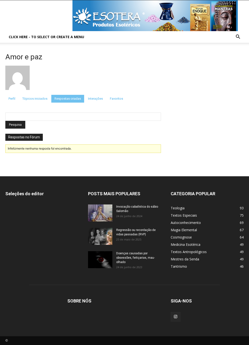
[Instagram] (175, 317)
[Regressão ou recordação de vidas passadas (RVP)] (100, 236)
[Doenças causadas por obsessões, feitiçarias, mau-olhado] (100, 259)
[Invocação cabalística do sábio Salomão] (100, 212)
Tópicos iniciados (34, 98)
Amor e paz (23, 57)
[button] (238, 37)
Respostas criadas (67, 98)
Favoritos (116, 98)
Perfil (12, 98)
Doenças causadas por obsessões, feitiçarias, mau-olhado (135, 258)
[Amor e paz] (17, 92)
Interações (95, 98)
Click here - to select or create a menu (46, 37)
